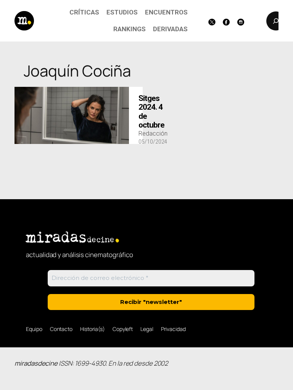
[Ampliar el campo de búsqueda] (275, 20)
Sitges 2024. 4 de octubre (151, 111)
